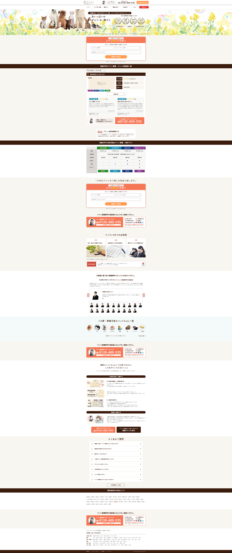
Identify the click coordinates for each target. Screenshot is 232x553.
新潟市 (125, 539)
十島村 (128, 499)
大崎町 (87, 501)
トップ (88, 7)
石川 (132, 539)
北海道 (94, 535)
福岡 (94, 545)
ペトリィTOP (88, 530)
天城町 (92, 504)
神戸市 (114, 541)
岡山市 (97, 543)
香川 (117, 543)
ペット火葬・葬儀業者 (97, 530)
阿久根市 (102, 497)
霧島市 (137, 497)
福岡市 (101, 545)
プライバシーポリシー (95, 551)
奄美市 (106, 499)
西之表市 (115, 497)
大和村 (125, 501)
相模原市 (109, 537)
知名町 (105, 504)
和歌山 (125, 541)
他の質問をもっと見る (116, 485)
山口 (111, 543)
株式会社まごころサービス (97, 74)
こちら (118, 33)
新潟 (122, 539)
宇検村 (129, 501)
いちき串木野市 (89, 499)
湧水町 (141, 499)
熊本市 (115, 545)
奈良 (121, 541)
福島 (115, 535)
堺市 (100, 541)
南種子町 (116, 501)
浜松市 (100, 539)
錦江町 (97, 501)
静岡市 (97, 539)
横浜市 (101, 537)
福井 (136, 539)
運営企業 (87, 551)
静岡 (94, 539)
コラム (134, 7)
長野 (119, 539)
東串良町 (92, 501)
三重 (113, 539)
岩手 (102, 535)
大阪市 (97, 541)
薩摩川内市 (124, 497)
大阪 (94, 541)
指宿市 (110, 497)
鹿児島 (126, 545)
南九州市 (111, 499)
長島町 (137, 499)
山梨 (139, 539)
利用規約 (103, 551)
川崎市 (104, 537)
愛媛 (121, 543)
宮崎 (122, 545)
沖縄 (129, 545)
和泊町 (101, 504)
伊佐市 (116, 499)
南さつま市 (96, 499)
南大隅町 (102, 501)
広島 (101, 543)
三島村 (124, 499)
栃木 (136, 537)
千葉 (113, 537)
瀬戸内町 (134, 501)
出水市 (106, 497)
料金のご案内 (142, 336)
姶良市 (120, 499)
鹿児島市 (88, 497)
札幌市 (97, 535)
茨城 (140, 537)
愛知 (105, 539)
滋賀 (118, 541)
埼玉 (124, 537)
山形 (112, 535)
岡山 (94, 543)
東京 (94, 537)
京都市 (107, 541)
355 (134, 78)
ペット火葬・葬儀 (97, 7)
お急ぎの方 (144, 7)
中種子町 (111, 501)
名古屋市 (108, 539)
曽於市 (133, 497)
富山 (129, 539)
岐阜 (116, 539)
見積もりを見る (116, 57)
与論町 (109, 504)
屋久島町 (121, 501)
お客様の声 (125, 7)
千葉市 (120, 537)
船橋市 (116, 537)
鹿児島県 (104, 530)
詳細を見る (116, 94)
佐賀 (106, 545)
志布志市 (102, 499)
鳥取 (108, 543)
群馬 (133, 537)
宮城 (105, 535)
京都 (104, 541)
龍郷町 (138, 501)
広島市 (104, 543)
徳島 (114, 543)
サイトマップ (109, 551)
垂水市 (119, 497)
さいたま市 (128, 537)
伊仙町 (97, 504)
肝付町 (106, 501)
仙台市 (108, 535)
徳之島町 (88, 504)
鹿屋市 (92, 497)
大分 (119, 545)
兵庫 (111, 541)
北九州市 (97, 545)
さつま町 (133, 499)
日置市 (129, 497)
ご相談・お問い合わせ (143, 2)
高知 (124, 543)
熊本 (112, 545)
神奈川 (97, 537)
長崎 (109, 545)
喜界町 (142, 501)
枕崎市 (97, 497)
